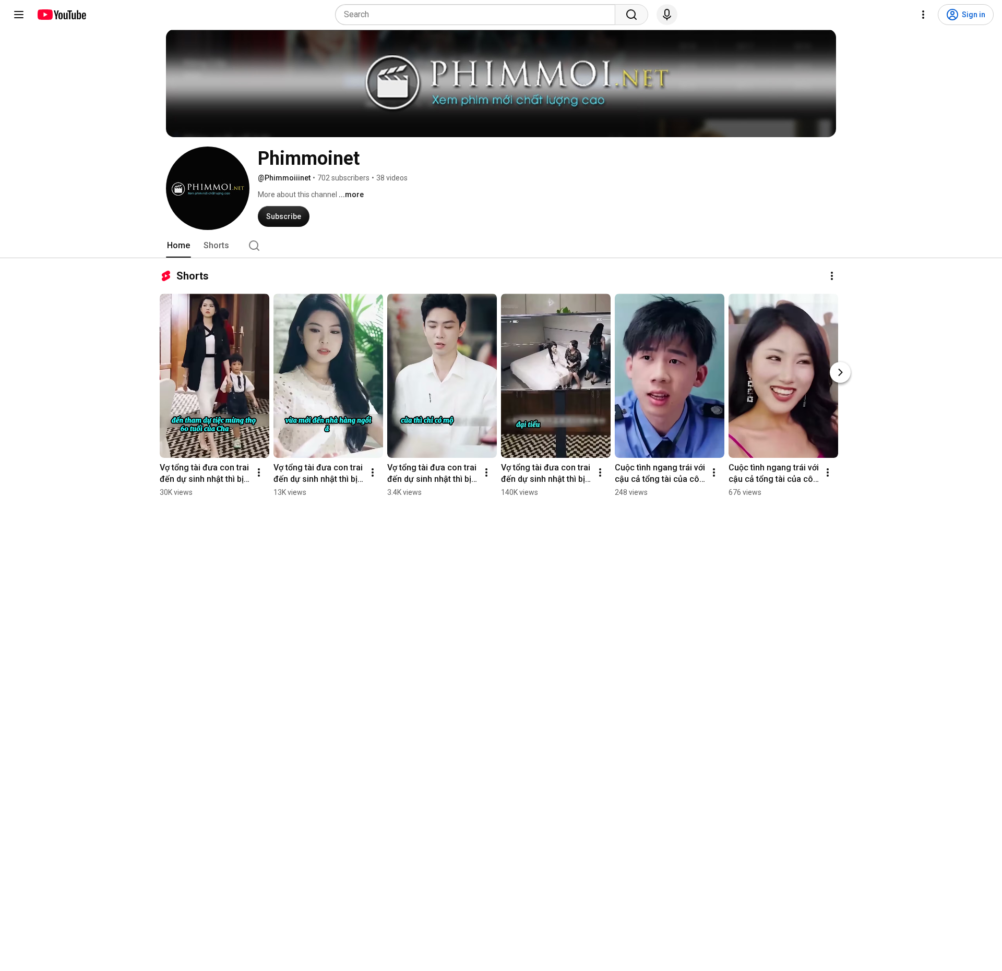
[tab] (178, 245)
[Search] (631, 14)
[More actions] (831, 275)
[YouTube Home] (61, 14)
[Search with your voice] (667, 14)
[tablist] (501, 245)
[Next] (840, 372)
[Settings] (923, 14)
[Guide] (19, 14)
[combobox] (478, 14)
